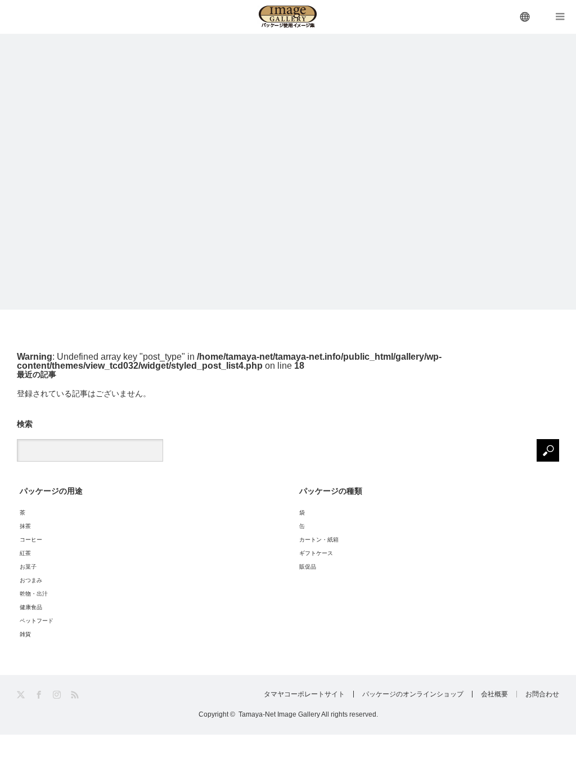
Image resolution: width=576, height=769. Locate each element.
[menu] (525, 17)
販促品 (307, 567)
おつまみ (31, 580)
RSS (75, 695)
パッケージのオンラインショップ (413, 694)
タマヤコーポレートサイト (304, 694)
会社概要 (494, 694)
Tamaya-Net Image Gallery (279, 714)
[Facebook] (39, 695)
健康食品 (31, 607)
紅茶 (25, 553)
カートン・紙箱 (319, 539)
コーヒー (31, 539)
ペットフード (36, 621)
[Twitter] (21, 695)
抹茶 (25, 526)
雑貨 (25, 634)
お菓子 (28, 567)
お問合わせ (542, 694)
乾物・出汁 (34, 594)
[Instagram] (57, 695)
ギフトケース (316, 553)
